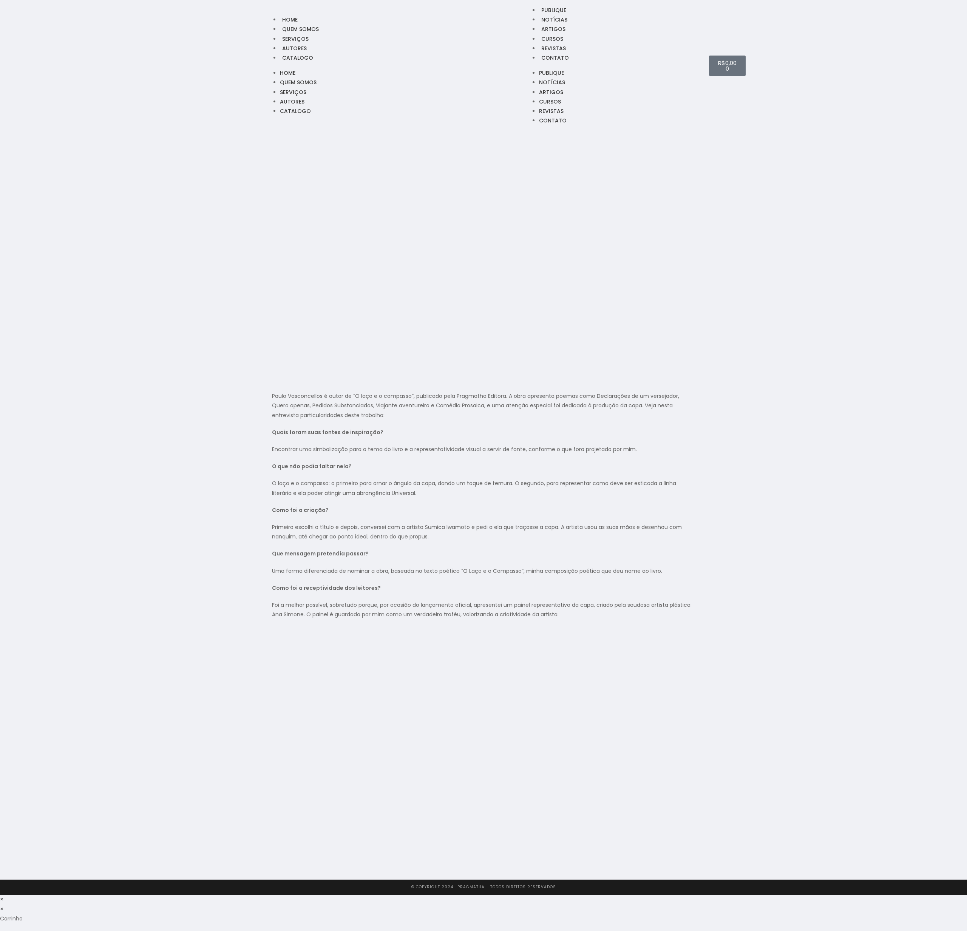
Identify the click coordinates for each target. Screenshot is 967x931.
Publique (553, 10)
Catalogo (297, 58)
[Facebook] (240, 65)
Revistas (553, 48)
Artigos (553, 29)
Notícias (554, 19)
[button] (274, 871)
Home (290, 19)
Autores (294, 48)
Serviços (295, 39)
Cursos (552, 39)
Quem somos (300, 29)
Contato (555, 58)
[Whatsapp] (259, 65)
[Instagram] (250, 65)
